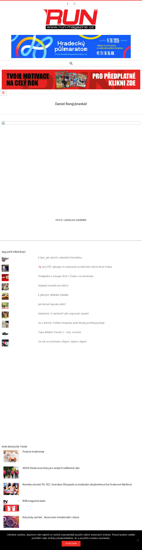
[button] (71, 19)
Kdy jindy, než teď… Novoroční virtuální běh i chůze (51, 517)
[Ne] (137, 540)
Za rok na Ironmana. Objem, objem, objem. (62, 341)
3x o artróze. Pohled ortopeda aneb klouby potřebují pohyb (71, 322)
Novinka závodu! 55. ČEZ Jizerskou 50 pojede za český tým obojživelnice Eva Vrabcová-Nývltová (77, 484)
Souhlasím (71, 543)
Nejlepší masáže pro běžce (53, 285)
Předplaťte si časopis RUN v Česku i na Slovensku (65, 276)
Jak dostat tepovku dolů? (52, 304)
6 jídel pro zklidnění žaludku (53, 294)
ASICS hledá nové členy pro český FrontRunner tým (51, 468)
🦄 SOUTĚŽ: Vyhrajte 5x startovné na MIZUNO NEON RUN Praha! (75, 266)
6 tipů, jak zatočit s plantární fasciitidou (60, 257)
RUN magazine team (34, 501)
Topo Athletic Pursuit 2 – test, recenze (59, 332)
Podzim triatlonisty (33, 451)
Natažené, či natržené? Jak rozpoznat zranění (63, 313)
